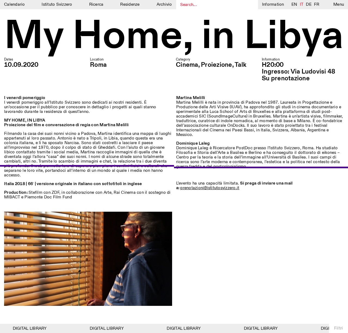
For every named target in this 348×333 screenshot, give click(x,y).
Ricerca (96, 4)
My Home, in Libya (174, 36)
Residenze (129, 4)
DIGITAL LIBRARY (26, 328)
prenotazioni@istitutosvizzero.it (209, 188)
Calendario (14, 4)
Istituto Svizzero (57, 4)
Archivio (164, 4)
